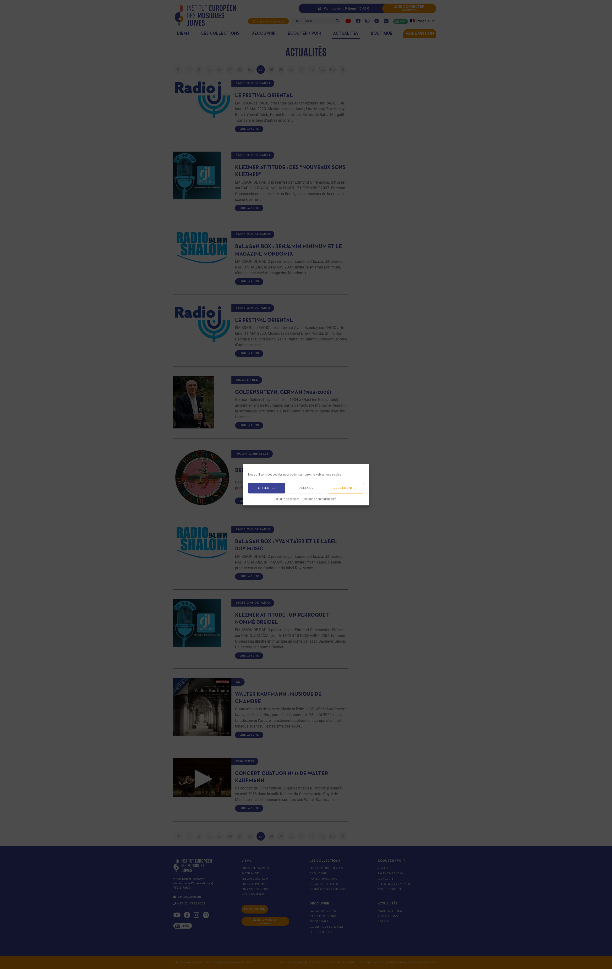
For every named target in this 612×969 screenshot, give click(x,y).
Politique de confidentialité (319, 499)
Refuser (306, 488)
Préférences (345, 488)
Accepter (266, 488)
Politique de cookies (286, 499)
